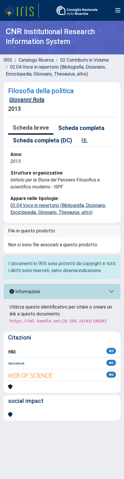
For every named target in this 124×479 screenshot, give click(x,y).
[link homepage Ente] (77, 10)
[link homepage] (21, 10)
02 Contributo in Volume (84, 60)
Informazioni (27, 291)
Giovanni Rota (26, 99)
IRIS (7, 60)
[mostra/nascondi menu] (118, 10)
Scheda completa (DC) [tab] (42, 140)
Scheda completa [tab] (81, 127)
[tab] (85, 140)
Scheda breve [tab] (31, 127)
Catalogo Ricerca (36, 60)
